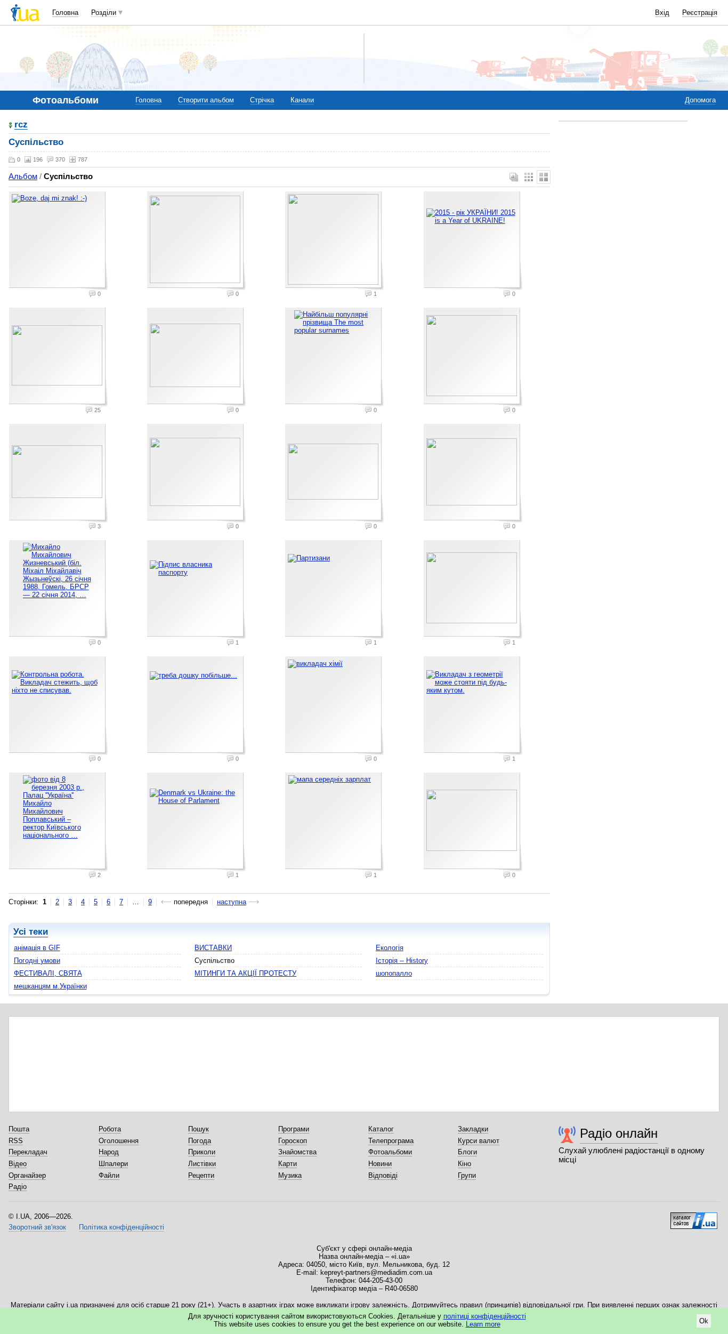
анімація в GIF (37, 948)
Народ (109, 1152)
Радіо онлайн (619, 1133)
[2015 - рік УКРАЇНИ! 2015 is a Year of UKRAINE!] (473, 241)
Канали (302, 100)
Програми (293, 1129)
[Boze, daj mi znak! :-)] (58, 241)
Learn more (483, 1324)
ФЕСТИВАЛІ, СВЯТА (48, 973)
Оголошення (119, 1141)
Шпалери (113, 1164)
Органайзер (27, 1175)
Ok (703, 1321)
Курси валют (478, 1141)
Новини (380, 1164)
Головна (65, 13)
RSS (16, 1141)
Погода (199, 1141)
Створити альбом (206, 100)
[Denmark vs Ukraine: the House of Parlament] (196, 822)
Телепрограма (391, 1141)
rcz (21, 125)
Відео (18, 1164)
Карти (287, 1164)
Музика (290, 1175)
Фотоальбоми (390, 1152)
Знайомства (297, 1152)
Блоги (467, 1152)
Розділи (103, 13)
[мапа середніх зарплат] (334, 822)
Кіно (464, 1164)
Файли (109, 1175)
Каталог (381, 1129)
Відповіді (383, 1175)
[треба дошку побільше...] (196, 706)
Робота (110, 1129)
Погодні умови (37, 961)
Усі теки (30, 932)
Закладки (473, 1129)
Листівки (202, 1164)
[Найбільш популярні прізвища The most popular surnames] (334, 357)
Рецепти (201, 1175)
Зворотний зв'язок (37, 1227)
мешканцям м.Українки (50, 986)
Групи (467, 1175)
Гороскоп (292, 1141)
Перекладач (28, 1152)
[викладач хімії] (334, 706)
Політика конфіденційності (121, 1227)
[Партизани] (334, 589)
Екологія (389, 948)
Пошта (19, 1129)
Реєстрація (699, 13)
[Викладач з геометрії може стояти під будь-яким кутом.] (473, 706)
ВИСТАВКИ (213, 948)
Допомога (700, 100)
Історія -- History (402, 961)
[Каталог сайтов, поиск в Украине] (693, 1216)
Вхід (662, 13)
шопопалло (394, 973)
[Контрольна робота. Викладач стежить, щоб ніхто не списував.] (58, 706)
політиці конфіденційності (484, 1316)
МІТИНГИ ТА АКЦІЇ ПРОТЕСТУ (245, 973)
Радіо (18, 1187)
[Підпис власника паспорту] (196, 589)
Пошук (198, 1129)
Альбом (23, 176)
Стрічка (262, 100)
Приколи (201, 1152)
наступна (231, 902)
